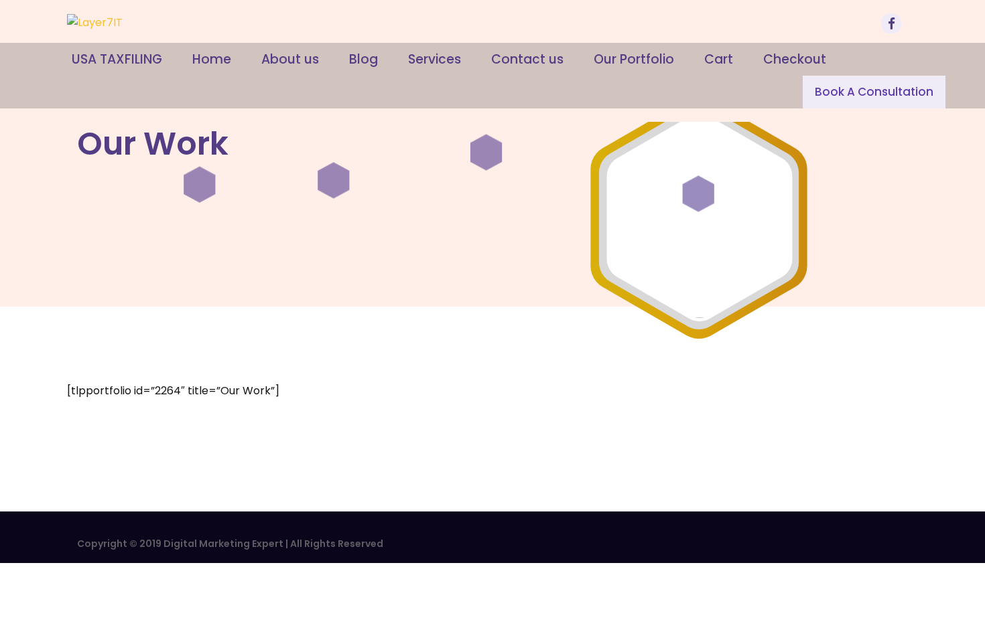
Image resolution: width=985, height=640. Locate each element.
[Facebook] (893, 25)
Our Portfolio (634, 59)
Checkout (794, 59)
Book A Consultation (874, 92)
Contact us (527, 59)
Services (434, 59)
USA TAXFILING (117, 59)
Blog (363, 59)
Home (211, 59)
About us (290, 59)
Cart (718, 59)
